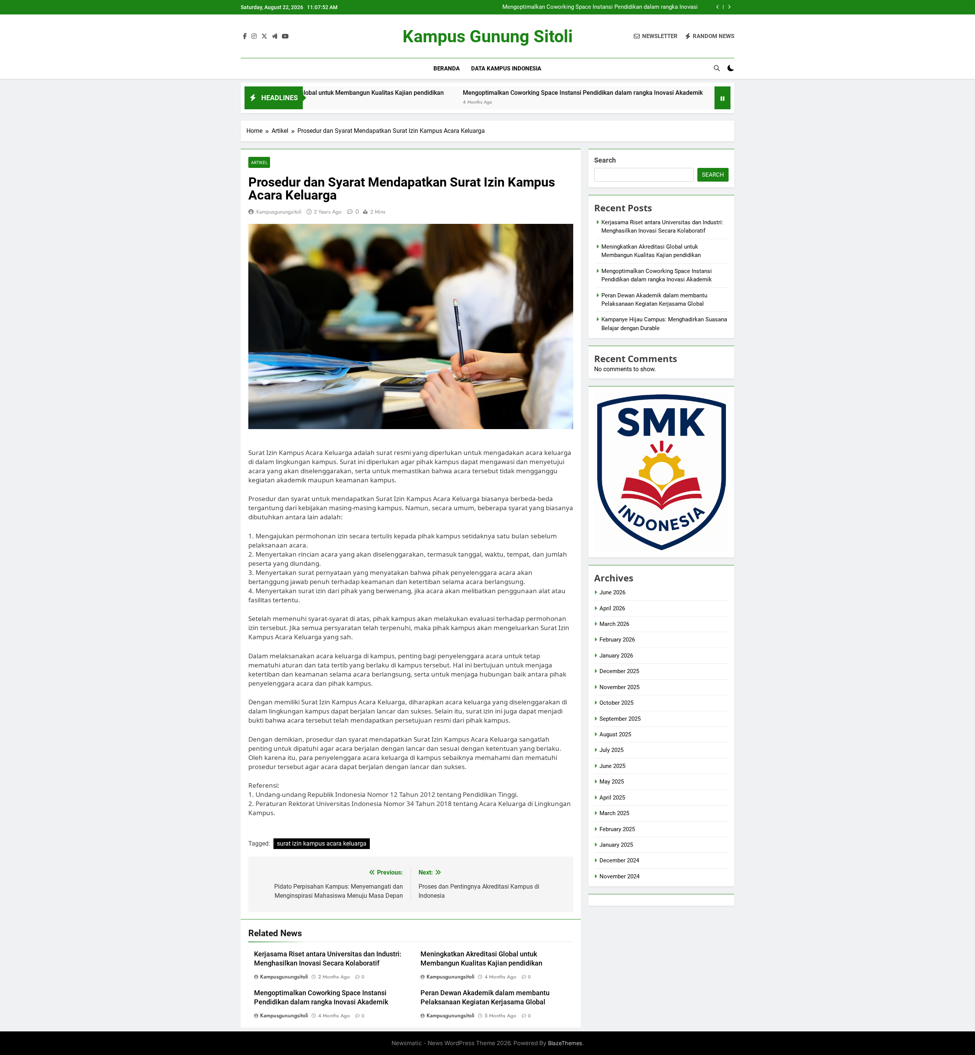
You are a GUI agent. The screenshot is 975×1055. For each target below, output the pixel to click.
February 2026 (617, 639)
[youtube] (285, 36)
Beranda (446, 68)
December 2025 (619, 671)
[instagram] (254, 36)
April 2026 (612, 608)
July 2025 (611, 750)
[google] (275, 36)
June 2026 (612, 592)
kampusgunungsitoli (279, 211)
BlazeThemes (565, 1043)
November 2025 (619, 687)
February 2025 (617, 829)
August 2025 (615, 734)
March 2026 (614, 624)
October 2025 (616, 702)
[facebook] (245, 36)
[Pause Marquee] (722, 97)
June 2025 (612, 766)
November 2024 (619, 876)
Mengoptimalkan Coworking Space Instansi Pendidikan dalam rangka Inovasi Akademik (600, 7)
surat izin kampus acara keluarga (321, 843)
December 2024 (619, 860)
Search (605, 160)
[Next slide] (729, 7)
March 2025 (614, 813)
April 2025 (612, 797)
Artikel (259, 162)
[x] (264, 36)
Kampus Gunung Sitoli (488, 36)
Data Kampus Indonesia (506, 68)
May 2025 (611, 781)
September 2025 (620, 718)
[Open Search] (717, 68)
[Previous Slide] (718, 7)
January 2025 (616, 844)
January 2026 (616, 655)
